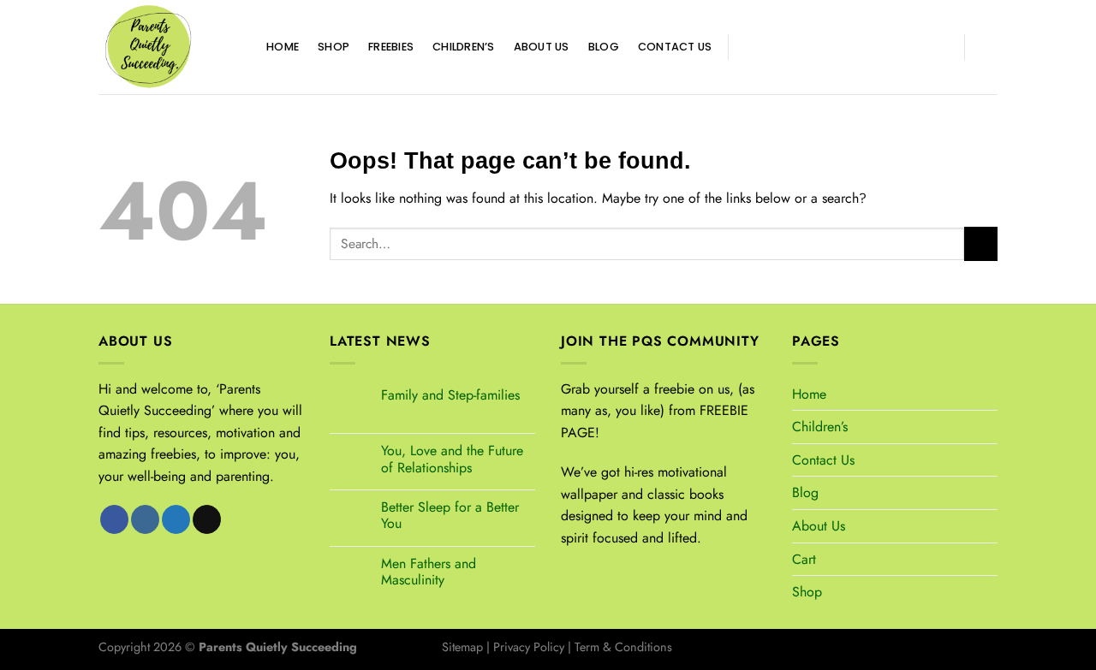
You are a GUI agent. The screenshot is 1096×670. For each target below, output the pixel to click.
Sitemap (462, 646)
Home (282, 46)
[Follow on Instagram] (768, 47)
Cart (804, 559)
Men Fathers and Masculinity (428, 571)
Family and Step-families (450, 395)
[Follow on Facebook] (746, 47)
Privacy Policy (528, 646)
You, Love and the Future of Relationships (452, 458)
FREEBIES (391, 46)
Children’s (463, 46)
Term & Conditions (623, 646)
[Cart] (989, 47)
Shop (333, 46)
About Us (541, 46)
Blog (603, 46)
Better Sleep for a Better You (450, 515)
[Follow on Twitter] (790, 47)
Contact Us (675, 46)
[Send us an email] (813, 47)
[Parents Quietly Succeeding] (169, 47)
